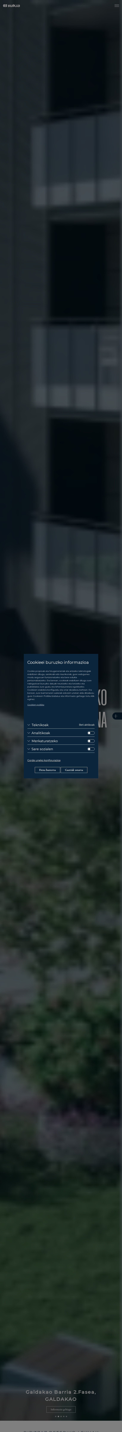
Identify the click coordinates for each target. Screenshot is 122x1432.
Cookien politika (35, 704)
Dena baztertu (47, 770)
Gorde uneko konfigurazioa (43, 760)
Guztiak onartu (74, 770)
